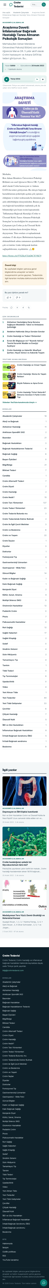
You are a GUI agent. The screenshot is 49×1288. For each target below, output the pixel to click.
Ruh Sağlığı (24, 627)
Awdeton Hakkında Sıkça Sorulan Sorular (26, 331)
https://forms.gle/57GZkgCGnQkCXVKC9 (22, 255)
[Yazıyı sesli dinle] (6, 79)
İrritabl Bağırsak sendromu (24, 741)
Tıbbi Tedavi (24, 671)
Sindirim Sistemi (24, 649)
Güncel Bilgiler (24, 573)
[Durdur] (43, 79)
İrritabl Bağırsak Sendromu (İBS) (24, 736)
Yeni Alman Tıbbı (24, 692)
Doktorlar (24, 551)
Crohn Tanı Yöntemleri (24, 503)
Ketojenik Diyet (24, 589)
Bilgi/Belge (24, 465)
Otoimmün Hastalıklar (24, 605)
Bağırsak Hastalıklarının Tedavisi (24, 448)
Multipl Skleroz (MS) (24, 600)
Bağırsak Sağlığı (24, 454)
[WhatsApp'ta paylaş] (11, 307)
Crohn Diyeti (24, 486)
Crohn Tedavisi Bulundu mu (24, 513)
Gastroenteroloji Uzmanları (24, 562)
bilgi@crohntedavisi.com (13, 970)
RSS (4, 1256)
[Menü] (5, 4)
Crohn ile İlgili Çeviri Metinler (24, 524)
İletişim (6, 1247)
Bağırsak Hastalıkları (24, 443)
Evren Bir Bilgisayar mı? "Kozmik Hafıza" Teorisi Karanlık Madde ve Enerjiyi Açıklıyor (25, 343)
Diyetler (24, 546)
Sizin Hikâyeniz (24, 654)
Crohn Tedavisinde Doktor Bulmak (24, 519)
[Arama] (44, 5)
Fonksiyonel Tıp (24, 557)
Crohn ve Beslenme (24, 530)
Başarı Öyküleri (24, 459)
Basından (24, 437)
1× (37, 79)
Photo (24, 616)
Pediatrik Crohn (24, 611)
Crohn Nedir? (24, 497)
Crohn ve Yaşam (24, 535)
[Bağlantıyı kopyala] (29, 307)
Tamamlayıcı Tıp (24, 660)
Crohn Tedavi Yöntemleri (24, 508)
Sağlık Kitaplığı (24, 638)
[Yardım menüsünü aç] (43, 1282)
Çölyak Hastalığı (24, 714)
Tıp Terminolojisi (24, 676)
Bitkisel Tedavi (24, 470)
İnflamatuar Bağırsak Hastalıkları (24, 730)
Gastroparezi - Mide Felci (24, 568)
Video (24, 687)
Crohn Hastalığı (24, 492)
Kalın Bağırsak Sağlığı (24, 584)
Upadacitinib (24, 681)
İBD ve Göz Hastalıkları (24, 725)
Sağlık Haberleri (24, 633)
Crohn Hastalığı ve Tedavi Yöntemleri (24, 336)
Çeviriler (24, 709)
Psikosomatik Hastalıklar (24, 622)
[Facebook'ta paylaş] (23, 307)
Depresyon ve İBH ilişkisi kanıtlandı (20, 812)
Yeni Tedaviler (24, 698)
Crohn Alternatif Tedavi (24, 481)
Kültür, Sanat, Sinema (24, 595)
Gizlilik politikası (9, 1252)
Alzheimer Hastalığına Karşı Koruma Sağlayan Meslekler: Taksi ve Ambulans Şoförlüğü (25, 324)
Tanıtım (24, 665)
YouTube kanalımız (11, 1260)
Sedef (24, 643)
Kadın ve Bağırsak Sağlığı (24, 578)
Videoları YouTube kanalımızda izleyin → (20, 402)
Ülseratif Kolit (24, 719)
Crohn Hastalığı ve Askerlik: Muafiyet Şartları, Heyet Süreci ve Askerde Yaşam (25, 351)
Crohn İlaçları (24, 541)
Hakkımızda (7, 1243)
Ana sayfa (6, 12)
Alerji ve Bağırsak (24, 421)
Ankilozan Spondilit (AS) (24, 432)
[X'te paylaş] (17, 307)
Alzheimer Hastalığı (24, 427)
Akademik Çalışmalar (21, 12)
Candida (24, 475)
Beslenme (24, 746)
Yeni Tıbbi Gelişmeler (24, 703)
